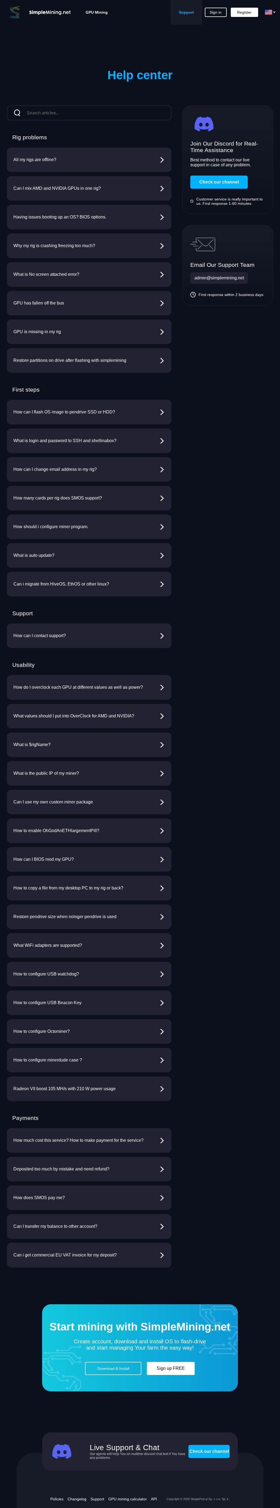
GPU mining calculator (127, 1499)
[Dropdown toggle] (270, 12)
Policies (56, 1499)
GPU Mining (97, 12)
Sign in (215, 12)
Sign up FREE (171, 1368)
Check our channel (219, 182)
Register (244, 12)
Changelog (77, 1499)
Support (186, 12)
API (154, 1499)
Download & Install (113, 1368)
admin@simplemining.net (219, 278)
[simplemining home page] (37, 12)
